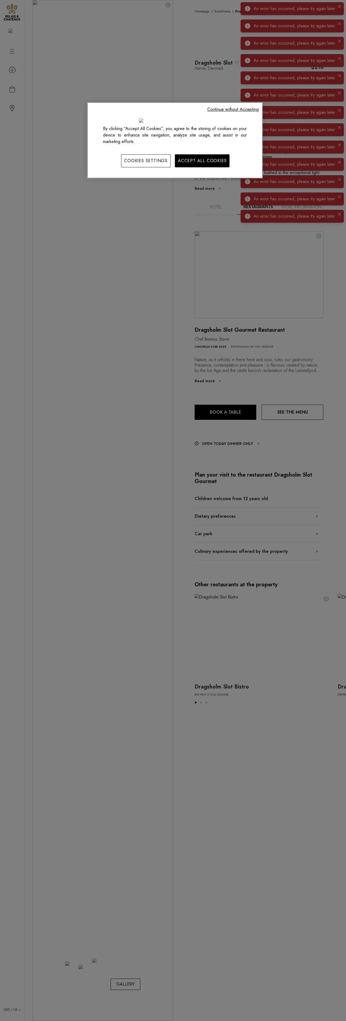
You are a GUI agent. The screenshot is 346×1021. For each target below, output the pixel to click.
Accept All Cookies (202, 161)
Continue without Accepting (233, 109)
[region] (175, 140)
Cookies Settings (146, 161)
